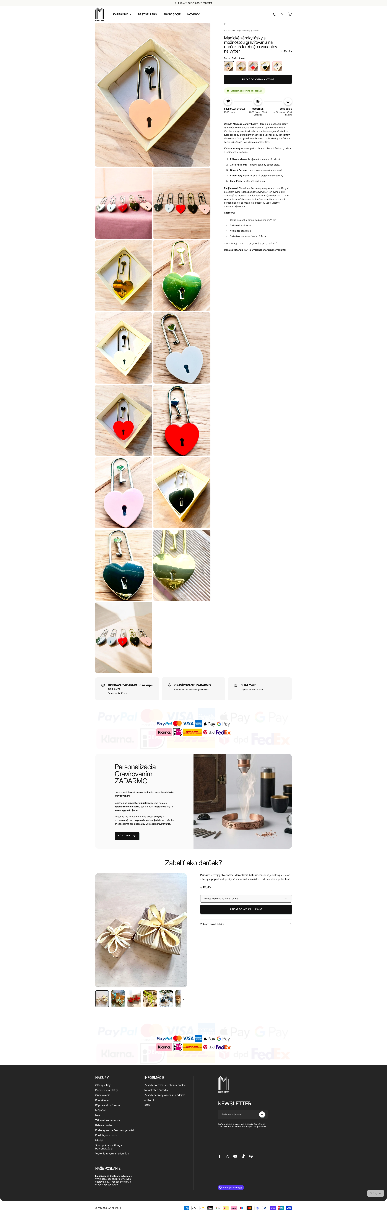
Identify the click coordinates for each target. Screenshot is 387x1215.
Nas (97, 1115)
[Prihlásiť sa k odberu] (262, 1114)
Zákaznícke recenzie (107, 1120)
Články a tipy (103, 1085)
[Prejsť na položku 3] (134, 998)
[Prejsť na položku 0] (102, 998)
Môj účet (100, 1110)
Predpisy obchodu (106, 1135)
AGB (147, 1105)
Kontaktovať (102, 1100)
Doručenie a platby (106, 1090)
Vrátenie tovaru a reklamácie (112, 1153)
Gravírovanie (102, 1095)
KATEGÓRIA (229, 30)
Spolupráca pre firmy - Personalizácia (108, 1147)
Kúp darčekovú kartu (107, 1105)
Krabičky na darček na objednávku (115, 1130)
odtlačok (149, 1100)
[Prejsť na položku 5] (166, 998)
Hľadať (99, 1140)
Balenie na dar (103, 1125)
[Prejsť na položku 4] (150, 998)
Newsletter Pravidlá (156, 1090)
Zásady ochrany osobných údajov (164, 1095)
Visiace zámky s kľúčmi (248, 30)
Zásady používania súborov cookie (165, 1085)
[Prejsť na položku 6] (182, 998)
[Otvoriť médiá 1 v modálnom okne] (141, 930)
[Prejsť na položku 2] (118, 998)
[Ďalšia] (179, 938)
